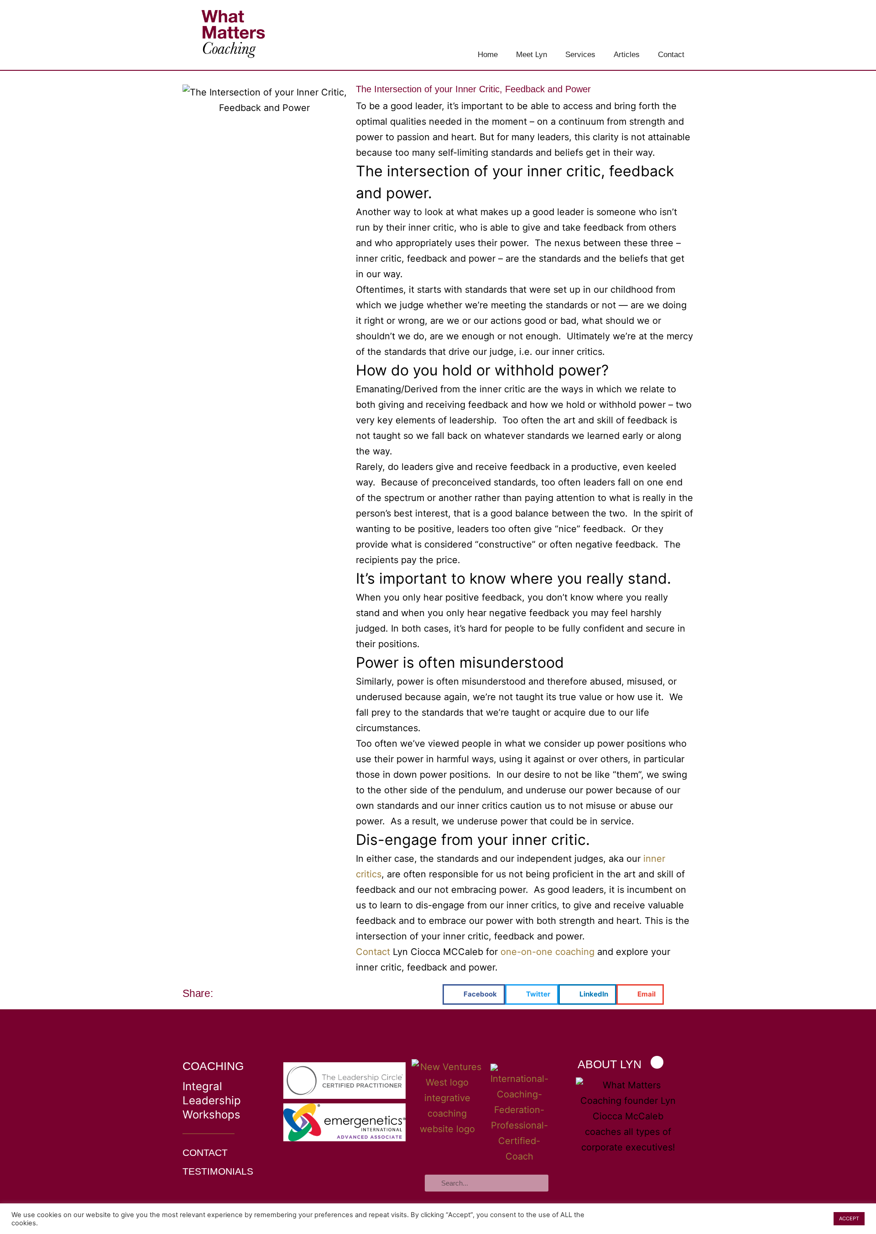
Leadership (211, 1100)
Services (580, 54)
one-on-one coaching (547, 951)
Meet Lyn (531, 54)
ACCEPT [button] (849, 1218)
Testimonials (217, 1171)
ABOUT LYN (609, 1064)
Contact (671, 54)
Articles (627, 54)
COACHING (213, 1066)
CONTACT (205, 1152)
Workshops (211, 1114)
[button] (474, 994)
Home (488, 54)
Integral (202, 1086)
